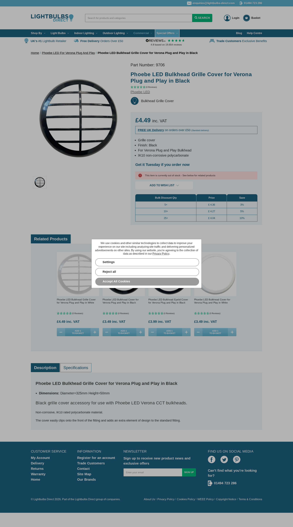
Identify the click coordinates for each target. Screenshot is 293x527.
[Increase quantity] (95, 332)
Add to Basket (78, 332)
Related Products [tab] (50, 239)
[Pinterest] (236, 459)
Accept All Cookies (116, 281)
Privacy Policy (165, 499)
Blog (239, 33)
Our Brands (86, 479)
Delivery (37, 463)
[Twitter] (224, 459)
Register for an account (96, 458)
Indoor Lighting (84, 33)
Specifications (75, 367)
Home (35, 479)
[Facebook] (211, 459)
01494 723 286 (253, 3)
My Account (40, 458)
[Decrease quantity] (61, 332)
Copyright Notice (226, 499)
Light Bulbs (58, 33)
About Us (149, 499)
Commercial (141, 33)
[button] (196, 87)
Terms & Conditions (250, 499)
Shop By (36, 33)
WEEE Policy (205, 499)
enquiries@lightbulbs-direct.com (214, 3)
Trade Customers (91, 463)
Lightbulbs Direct (85, 499)
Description (45, 367)
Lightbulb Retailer (48, 41)
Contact (83, 469)
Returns (37, 469)
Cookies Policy (186, 499)
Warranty (38, 474)
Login (235, 17)
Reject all (109, 271)
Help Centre (254, 33)
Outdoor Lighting (114, 33)
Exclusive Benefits (241, 41)
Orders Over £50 (101, 41)
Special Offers (165, 33)
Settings (109, 262)
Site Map (84, 474)
